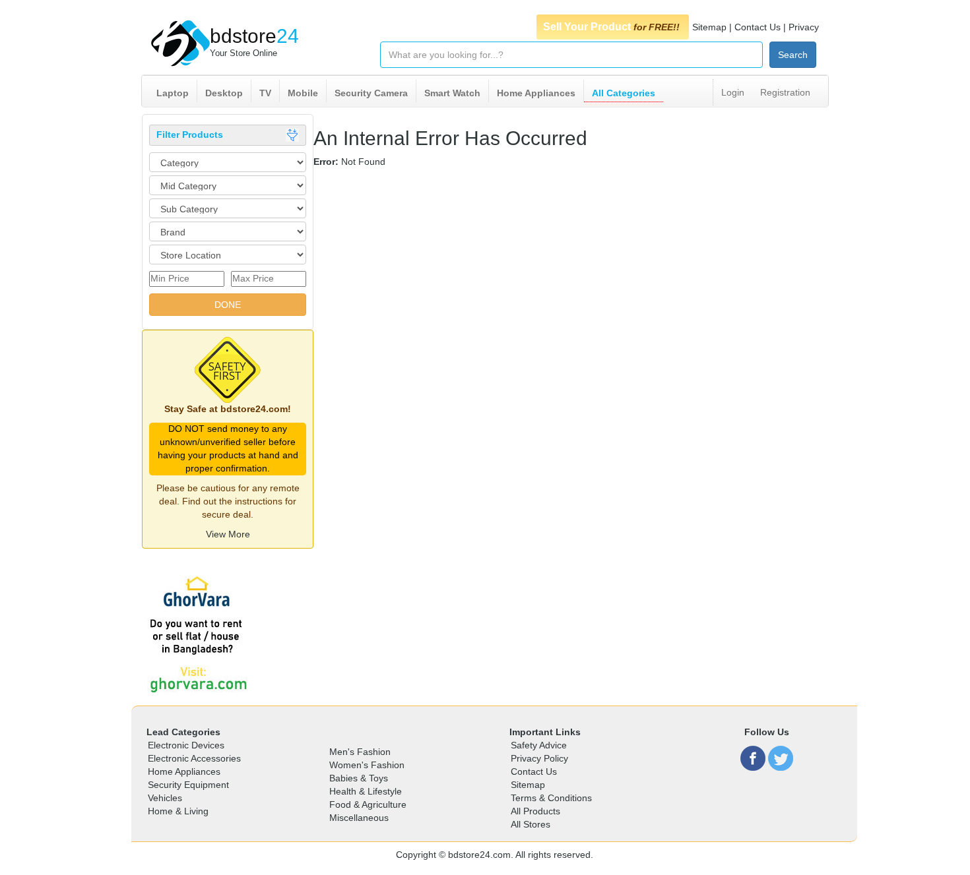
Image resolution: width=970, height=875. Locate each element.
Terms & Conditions (551, 798)
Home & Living (178, 811)
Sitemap (709, 27)
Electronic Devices (186, 745)
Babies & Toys (358, 778)
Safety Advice (539, 745)
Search (793, 54)
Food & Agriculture (367, 804)
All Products (535, 811)
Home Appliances (536, 93)
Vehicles (165, 798)
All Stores (530, 824)
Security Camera (371, 93)
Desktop (224, 93)
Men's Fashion (360, 751)
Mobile (303, 93)
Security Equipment (188, 784)
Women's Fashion (366, 765)
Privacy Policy (539, 758)
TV (265, 93)
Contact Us (757, 27)
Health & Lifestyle (365, 791)
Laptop (172, 93)
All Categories (623, 93)
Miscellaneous (359, 817)
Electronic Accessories (194, 758)
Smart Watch (452, 93)
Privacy (804, 27)
